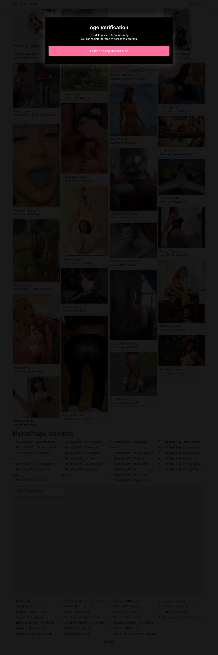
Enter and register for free (109, 51)
